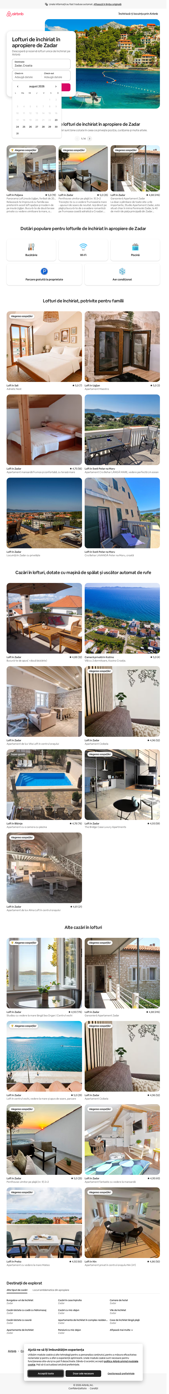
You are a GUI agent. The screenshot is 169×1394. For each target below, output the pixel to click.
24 (17, 126)
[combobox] (41, 66)
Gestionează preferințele (120, 1373)
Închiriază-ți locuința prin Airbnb (138, 14)
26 (30, 126)
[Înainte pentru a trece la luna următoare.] (56, 86)
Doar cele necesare (83, 1373)
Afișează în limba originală (107, 4)
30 (56, 126)
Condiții (94, 1388)
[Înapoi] (77, 138)
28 (43, 126)
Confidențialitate (77, 1388)
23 (56, 120)
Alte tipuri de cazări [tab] (17, 1290)
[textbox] (27, 77)
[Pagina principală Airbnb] (15, 14)
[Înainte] (89, 138)
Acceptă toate (46, 1373)
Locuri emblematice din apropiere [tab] (51, 1290)
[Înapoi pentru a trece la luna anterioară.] (18, 86)
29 (49, 126)
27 (36, 126)
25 (24, 126)
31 (17, 133)
